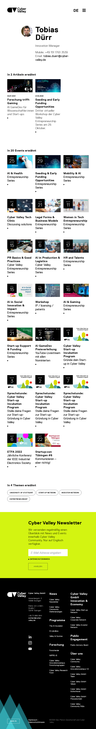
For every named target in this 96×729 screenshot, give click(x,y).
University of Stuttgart (21, 493)
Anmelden (38, 566)
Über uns (76, 653)
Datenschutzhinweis (40, 559)
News (53, 593)
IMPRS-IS (53, 655)
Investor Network (70, 493)
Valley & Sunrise (56, 636)
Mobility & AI (72, 173)
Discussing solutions (19, 224)
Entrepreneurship (19, 499)
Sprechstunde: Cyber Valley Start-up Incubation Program (17, 400)
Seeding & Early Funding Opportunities (46, 177)
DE (76, 10)
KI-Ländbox (54, 631)
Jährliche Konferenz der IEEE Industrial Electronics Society (19, 459)
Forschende (54, 650)
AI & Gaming (71, 301)
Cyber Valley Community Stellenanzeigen (55, 609)
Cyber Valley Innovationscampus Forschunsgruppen (57, 663)
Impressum (32, 720)
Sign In (13, 721)
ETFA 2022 (14, 451)
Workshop (42, 301)
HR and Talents (73, 257)
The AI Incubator (56, 626)
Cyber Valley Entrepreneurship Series (17, 268)
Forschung (56, 644)
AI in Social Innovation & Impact (15, 305)
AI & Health (15, 173)
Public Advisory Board (79, 645)
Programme (57, 620)
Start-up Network (47, 493)
